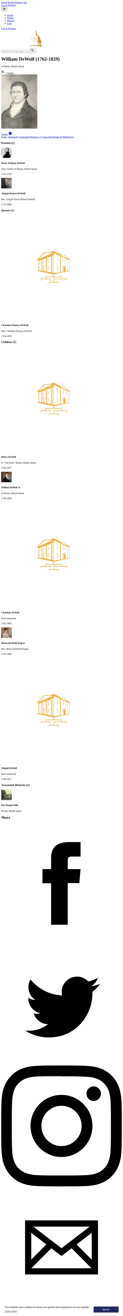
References (68, 137)
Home (4, 2)
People (11, 2)
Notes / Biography (10, 137)
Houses (18, 2)
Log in (4, 5)
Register (12, 5)
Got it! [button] (106, 1309)
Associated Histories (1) (30, 137)
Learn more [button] (11, 1311)
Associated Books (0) (52, 137)
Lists (24, 2)
